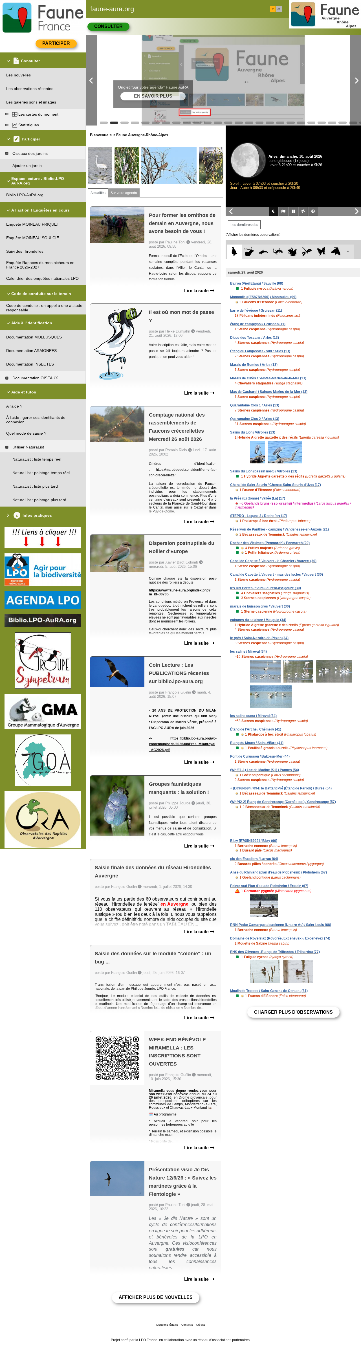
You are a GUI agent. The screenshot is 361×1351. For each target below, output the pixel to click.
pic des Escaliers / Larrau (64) (254, 859)
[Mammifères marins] (263, 252)
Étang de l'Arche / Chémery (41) (255, 729)
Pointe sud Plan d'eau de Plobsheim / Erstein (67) (269, 886)
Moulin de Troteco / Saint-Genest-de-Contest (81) (269, 991)
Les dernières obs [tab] (244, 225)
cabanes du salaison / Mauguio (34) (258, 620)
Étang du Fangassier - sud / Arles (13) (260, 351)
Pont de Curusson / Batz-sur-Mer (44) (260, 756)
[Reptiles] (278, 252)
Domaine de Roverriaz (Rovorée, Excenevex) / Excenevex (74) (280, 938)
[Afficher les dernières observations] (253, 235)
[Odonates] (307, 252)
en (279, 9)
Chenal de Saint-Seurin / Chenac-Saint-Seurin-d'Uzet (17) (275, 485)
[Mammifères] (249, 252)
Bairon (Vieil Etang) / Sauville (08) (256, 283)
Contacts (187, 1324)
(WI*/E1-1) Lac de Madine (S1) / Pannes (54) (264, 770)
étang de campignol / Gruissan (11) (257, 324)
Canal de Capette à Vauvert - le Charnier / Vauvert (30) (273, 561)
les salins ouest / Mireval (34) (253, 716)
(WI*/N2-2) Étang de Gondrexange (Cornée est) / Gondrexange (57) (283, 802)
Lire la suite (197, 290)
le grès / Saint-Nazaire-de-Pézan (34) (259, 638)
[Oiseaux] (234, 252)
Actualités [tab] (98, 193)
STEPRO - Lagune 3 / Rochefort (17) (258, 516)
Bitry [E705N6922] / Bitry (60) (253, 841)
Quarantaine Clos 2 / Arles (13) (254, 419)
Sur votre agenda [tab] (124, 193)
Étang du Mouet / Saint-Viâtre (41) (256, 743)
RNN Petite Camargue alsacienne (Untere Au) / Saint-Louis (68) (280, 925)
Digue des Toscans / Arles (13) (254, 338)
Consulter (108, 26)
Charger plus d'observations (293, 1012)
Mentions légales (167, 1324)
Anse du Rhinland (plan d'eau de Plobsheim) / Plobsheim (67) (278, 872)
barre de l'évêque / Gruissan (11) (256, 311)
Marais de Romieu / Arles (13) (254, 365)
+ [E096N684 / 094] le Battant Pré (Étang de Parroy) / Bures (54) (281, 788)
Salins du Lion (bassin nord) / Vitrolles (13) (263, 471)
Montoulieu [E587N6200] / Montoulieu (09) (263, 297)
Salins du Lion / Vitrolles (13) (252, 432)
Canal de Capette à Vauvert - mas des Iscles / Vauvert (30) (276, 575)
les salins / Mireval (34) (248, 652)
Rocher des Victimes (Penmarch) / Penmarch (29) (270, 543)
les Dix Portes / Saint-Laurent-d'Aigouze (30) (265, 588)
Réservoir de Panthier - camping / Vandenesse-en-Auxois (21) (279, 529)
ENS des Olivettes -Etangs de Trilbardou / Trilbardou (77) (275, 952)
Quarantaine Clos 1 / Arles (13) (254, 405)
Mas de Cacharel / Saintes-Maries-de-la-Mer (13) (268, 392)
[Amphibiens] (292, 252)
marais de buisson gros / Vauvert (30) (260, 606)
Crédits (200, 1324)
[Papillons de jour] (321, 252)
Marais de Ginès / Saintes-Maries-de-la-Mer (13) (268, 378)
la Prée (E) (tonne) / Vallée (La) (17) (257, 498)
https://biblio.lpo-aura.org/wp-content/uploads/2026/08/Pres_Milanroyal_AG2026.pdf (183, 744)
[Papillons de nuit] (336, 252)
